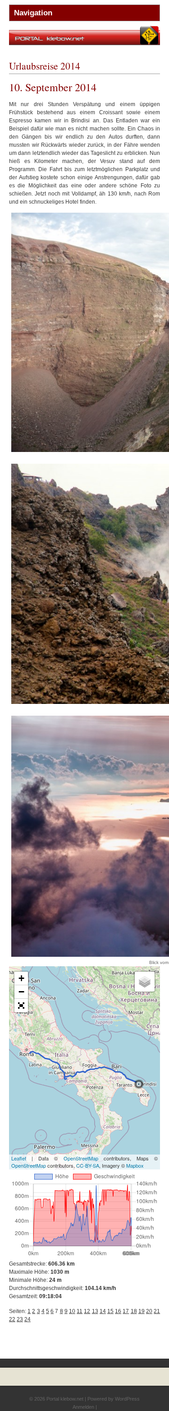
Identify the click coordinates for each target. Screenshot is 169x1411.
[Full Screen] (21, 1005)
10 (72, 1311)
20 (149, 1311)
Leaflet (18, 1158)
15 (110, 1311)
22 (12, 1319)
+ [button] (21, 978)
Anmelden (83, 1407)
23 (20, 1319)
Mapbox (135, 1165)
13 (95, 1311)
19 (141, 1311)
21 (157, 1311)
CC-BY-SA (87, 1165)
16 (118, 1311)
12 (87, 1311)
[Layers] (145, 982)
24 (27, 1319)
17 (126, 1311)
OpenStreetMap (81, 1158)
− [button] (21, 991)
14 (103, 1311)
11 (79, 1311)
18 (134, 1311)
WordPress (127, 1399)
